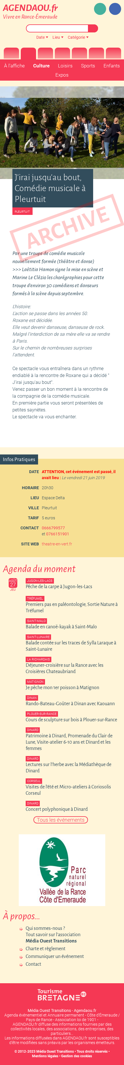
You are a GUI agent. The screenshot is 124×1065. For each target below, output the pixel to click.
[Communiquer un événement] (100, 9)
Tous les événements (60, 820)
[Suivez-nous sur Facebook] (115, 9)
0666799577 (53, 528)
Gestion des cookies (76, 1056)
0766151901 (57, 534)
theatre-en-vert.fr (57, 544)
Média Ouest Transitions (55, 1052)
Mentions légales (45, 1056)
